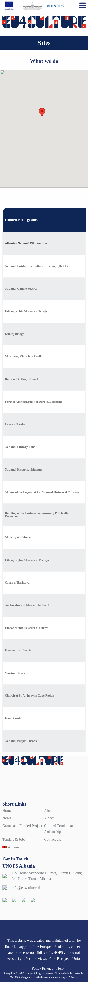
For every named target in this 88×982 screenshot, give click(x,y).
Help (60, 968)
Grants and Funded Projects (22, 826)
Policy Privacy (42, 968)
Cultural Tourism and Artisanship (60, 829)
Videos (49, 818)
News (6, 818)
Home (6, 810)
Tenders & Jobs (13, 839)
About (49, 810)
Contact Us (52, 839)
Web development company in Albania (56, 977)
